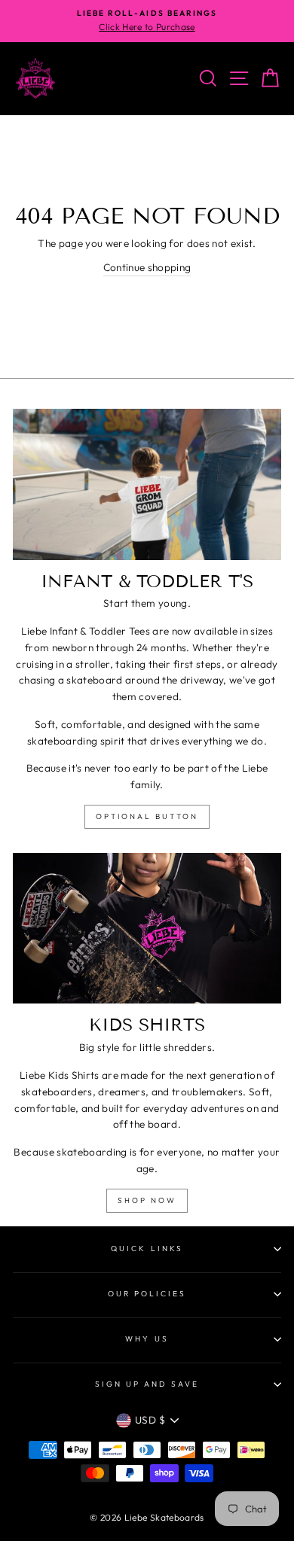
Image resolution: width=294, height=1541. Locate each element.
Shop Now (147, 1200)
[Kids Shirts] (147, 928)
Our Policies (147, 1294)
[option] (147, 21)
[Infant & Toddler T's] (147, 484)
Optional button (147, 816)
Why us (146, 1339)
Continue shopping (147, 267)
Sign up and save (147, 1384)
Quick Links (147, 1248)
